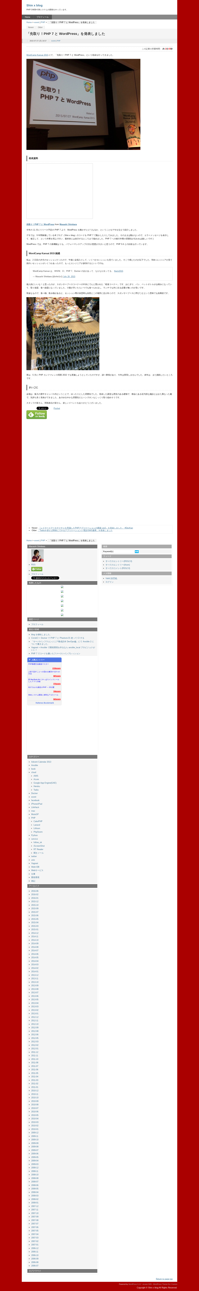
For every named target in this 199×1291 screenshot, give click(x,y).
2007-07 (34, 1224)
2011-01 (34, 1087)
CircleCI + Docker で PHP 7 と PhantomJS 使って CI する (57, 638)
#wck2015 (118, 271)
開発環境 (35, 877)
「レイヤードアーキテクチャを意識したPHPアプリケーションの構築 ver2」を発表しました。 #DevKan (86, 528)
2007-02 (34, 1241)
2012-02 (34, 1045)
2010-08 (34, 1104)
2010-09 (34, 1101)
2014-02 (34, 968)
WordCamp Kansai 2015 (37, 55)
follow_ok (38, 842)
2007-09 (34, 1217)
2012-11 (34, 1020)
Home (27, 17)
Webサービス (37, 870)
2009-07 (34, 1150)
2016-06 (34, 891)
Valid (111, 578)
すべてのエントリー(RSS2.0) (119, 561)
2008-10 (34, 1174)
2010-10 (34, 1097)
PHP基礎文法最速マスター (38, 664)
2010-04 (34, 1118)
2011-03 (34, 1080)
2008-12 (34, 1167)
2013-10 (34, 982)
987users (57, 676)
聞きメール (39, 853)
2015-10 (34, 905)
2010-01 (34, 1129)
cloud (33, 772)
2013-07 (34, 992)
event (36, 22)
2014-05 (34, 957)
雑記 (33, 881)
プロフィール (43, 17)
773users (57, 684)
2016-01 (34, 898)
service (34, 839)
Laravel (37, 825)
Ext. (169, 1284)
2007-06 (34, 1227)
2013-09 (34, 985)
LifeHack (35, 807)
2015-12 (34, 901)
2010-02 (34, 1125)
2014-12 (34, 933)
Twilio (36, 790)
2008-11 (34, 1171)
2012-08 (34, 1031)
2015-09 (34, 908)
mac (33, 811)
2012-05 (34, 1038)
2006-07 (34, 1266)
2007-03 (34, 1238)
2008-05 (34, 1188)
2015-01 (34, 929)
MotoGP (35, 814)
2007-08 (34, 1220)
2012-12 (34, 1017)
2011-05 (34, 1073)
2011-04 (34, 1076)
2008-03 (34, 1195)
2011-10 (34, 1059)
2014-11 (34, 936)
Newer (31, 27)
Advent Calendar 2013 (41, 762)
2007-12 (34, 1206)
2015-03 (34, 926)
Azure (36, 779)
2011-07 (34, 1066)
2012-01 (34, 1048)
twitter (34, 856)
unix (33, 860)
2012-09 (34, 1027)
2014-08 (34, 947)
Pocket (57, 408)
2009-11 (34, 1136)
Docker (34, 793)
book (33, 769)
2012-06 (34, 1034)
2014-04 (34, 961)
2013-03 (34, 1006)
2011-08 (34, 1062)
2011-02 (34, 1083)
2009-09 (34, 1143)
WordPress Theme (160, 1284)
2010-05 (34, 1115)
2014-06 (34, 954)
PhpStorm (38, 832)
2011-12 (34, 1052)
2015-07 (34, 912)
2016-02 (34, 894)
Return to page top (164, 1279)
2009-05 (34, 1157)
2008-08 (34, 1178)
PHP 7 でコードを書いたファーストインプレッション (55, 653)
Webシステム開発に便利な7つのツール (43, 695)
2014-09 (34, 943)
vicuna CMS (147, 1284)
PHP (43, 22)
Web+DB (35, 867)
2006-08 (34, 1262)
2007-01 (34, 1245)
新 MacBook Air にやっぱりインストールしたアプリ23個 (43, 680)
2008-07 (34, 1181)
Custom (174, 1284)
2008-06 (34, 1185)
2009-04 (34, 1160)
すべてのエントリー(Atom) (118, 565)
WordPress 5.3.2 (134, 1284)
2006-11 (34, 1252)
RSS (33, 564)
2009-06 (34, 1153)
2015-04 (34, 922)
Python (34, 835)
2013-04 (34, 1003)
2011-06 (34, 1069)
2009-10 (34, 1139)
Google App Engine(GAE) (45, 783)
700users (57, 691)
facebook (35, 800)
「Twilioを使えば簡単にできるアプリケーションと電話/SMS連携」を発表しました (75, 530)
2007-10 (34, 1213)
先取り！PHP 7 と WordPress (40, 224)
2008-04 (34, 1192)
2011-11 (34, 1055)
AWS (36, 776)
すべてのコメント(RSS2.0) (118, 568)
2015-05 (34, 919)
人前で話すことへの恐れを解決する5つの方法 (44, 673)
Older (40, 27)
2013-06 (34, 996)
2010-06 (34, 1111)
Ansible (34, 765)
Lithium (37, 828)
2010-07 (34, 1108)
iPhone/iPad (36, 804)
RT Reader (38, 849)
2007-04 (34, 1234)
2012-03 (34, 1041)
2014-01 (34, 971)
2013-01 (34, 1013)
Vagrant (34, 863)
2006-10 (34, 1255)
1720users (56, 668)
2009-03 (34, 1164)
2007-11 (34, 1210)
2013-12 (34, 975)
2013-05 (34, 999)
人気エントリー (38, 660)
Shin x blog (34, 5)
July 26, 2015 (69, 276)
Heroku (37, 786)
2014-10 (34, 940)
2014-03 (34, 964)
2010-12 (34, 1090)
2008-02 (34, 1199)
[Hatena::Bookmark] (45, 703)
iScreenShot (39, 846)
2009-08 (34, 1146)
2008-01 (34, 1202)
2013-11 (34, 978)
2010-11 (34, 1094)
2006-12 (34, 1248)
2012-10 (34, 1024)
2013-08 (34, 989)
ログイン (110, 582)
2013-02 (34, 1010)
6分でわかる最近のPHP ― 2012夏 (41, 687)
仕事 (33, 874)
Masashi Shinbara (68, 224)
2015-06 (34, 915)
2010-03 (34, 1122)
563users (57, 699)
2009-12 (34, 1132)
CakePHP (38, 821)
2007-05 (34, 1231)
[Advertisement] (51, 492)
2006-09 (34, 1259)
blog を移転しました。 (41, 634)
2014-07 (34, 950)
